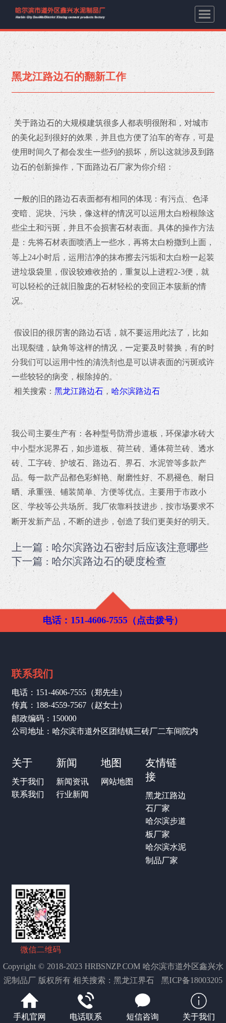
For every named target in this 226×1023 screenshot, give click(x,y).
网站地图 (117, 781)
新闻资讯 (72, 781)
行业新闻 (72, 794)
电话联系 (86, 1017)
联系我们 (28, 794)
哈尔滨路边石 (135, 391)
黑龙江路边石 (78, 391)
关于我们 (28, 781)
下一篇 (89, 561)
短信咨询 (142, 1017)
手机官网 (29, 1017)
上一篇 (110, 547)
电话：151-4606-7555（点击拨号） (113, 620)
